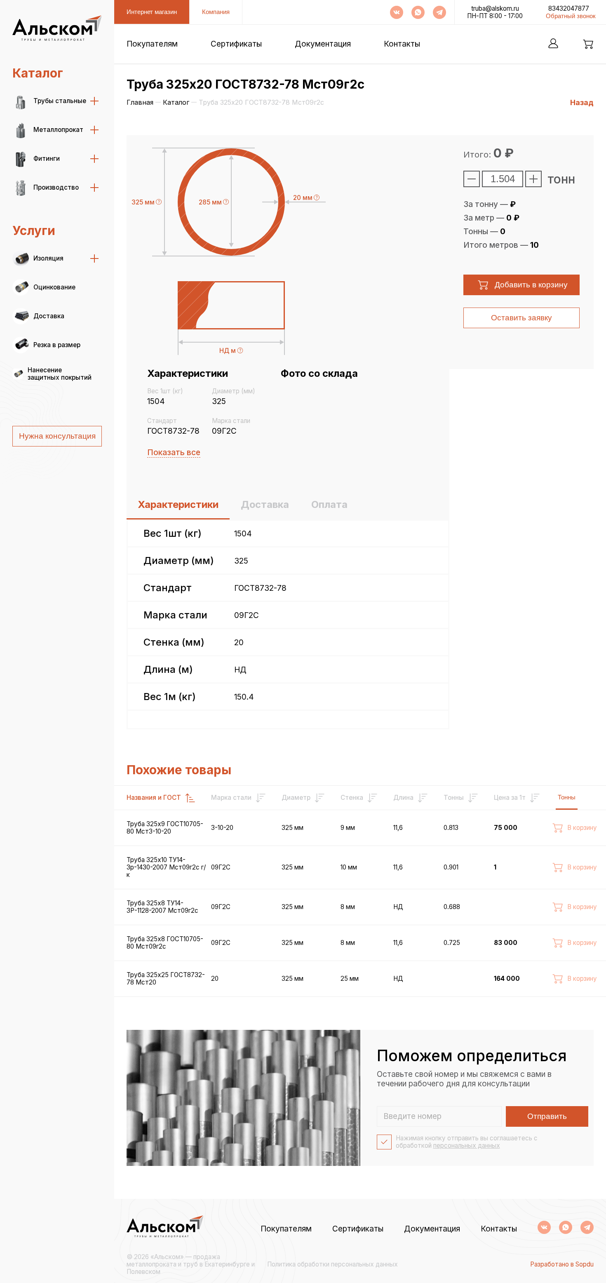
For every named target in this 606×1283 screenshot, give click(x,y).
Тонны (566, 797)
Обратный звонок (571, 15)
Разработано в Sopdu (562, 1264)
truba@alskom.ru (495, 8)
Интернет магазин (152, 11)
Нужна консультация (57, 436)
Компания (216, 11)
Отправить (547, 1116)
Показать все (173, 452)
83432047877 (568, 8)
